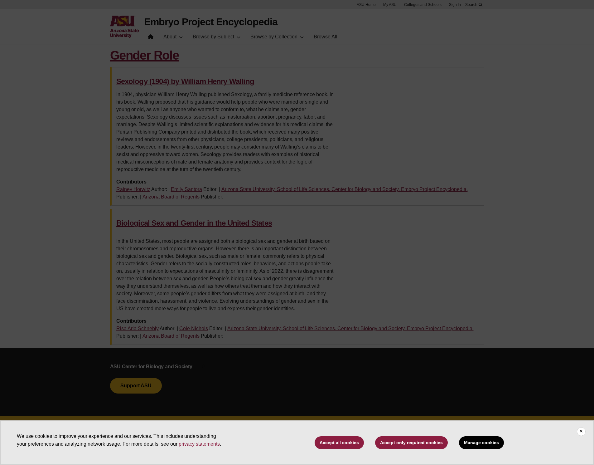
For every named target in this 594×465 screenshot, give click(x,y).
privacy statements (199, 444)
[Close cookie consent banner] (581, 431)
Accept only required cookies (411, 442)
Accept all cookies (339, 442)
